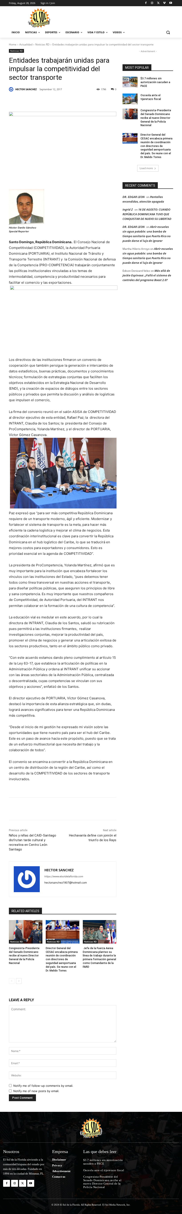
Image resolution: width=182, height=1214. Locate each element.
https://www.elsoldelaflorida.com (63, 876)
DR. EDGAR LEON (133, 197)
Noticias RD (42, 44)
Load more (146, 168)
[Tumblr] (80, 100)
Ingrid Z (128, 209)
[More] (101, 100)
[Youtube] (170, 3)
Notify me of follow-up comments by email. (43, 1085)
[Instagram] (152, 3)
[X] (158, 3)
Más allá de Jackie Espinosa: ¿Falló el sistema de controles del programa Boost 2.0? (147, 275)
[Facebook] (145, 3)
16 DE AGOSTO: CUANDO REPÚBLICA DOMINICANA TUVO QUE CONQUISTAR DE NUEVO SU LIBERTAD (147, 214)
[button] (168, 32)
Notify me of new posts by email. (36, 1091)
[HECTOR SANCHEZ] (12, 89)
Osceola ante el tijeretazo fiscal (103, 1170)
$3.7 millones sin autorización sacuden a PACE (155, 82)
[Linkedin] (70, 100)
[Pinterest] (59, 100)
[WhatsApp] (90, 100)
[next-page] (19, 981)
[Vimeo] (164, 3)
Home (12, 44)
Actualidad (25, 44)
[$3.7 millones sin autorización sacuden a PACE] (130, 82)
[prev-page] (11, 981)
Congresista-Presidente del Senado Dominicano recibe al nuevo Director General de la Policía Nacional (24, 956)
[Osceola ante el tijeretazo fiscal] (130, 99)
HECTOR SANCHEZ (26, 89)
